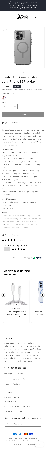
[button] (4, 17)
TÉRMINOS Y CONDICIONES (13, 374)
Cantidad (4, 102)
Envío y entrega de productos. (15, 379)
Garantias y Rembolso (12, 384)
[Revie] (37, 257)
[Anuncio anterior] (4, 5)
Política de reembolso (18, 441)
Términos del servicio (18, 444)
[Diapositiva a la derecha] (27, 72)
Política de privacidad (33, 441)
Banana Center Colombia (21, 438)
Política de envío (31, 444)
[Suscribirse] (38, 424)
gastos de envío (19, 89)
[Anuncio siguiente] (41, 5)
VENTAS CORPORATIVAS (13, 411)
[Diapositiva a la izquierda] (18, 72)
